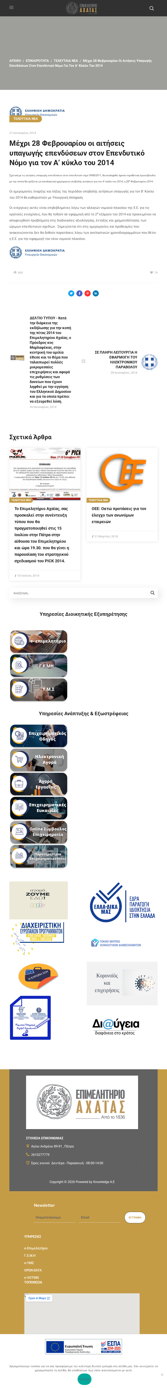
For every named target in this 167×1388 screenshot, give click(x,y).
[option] (45, 514)
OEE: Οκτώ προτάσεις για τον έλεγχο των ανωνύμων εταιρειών (119, 515)
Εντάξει (85, 1379)
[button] (151, 8)
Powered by (95, 1182)
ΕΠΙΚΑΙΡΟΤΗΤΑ (37, 61)
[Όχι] (162, 1374)
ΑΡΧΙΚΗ (15, 61)
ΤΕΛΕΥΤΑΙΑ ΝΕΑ (66, 61)
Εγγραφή (135, 1217)
